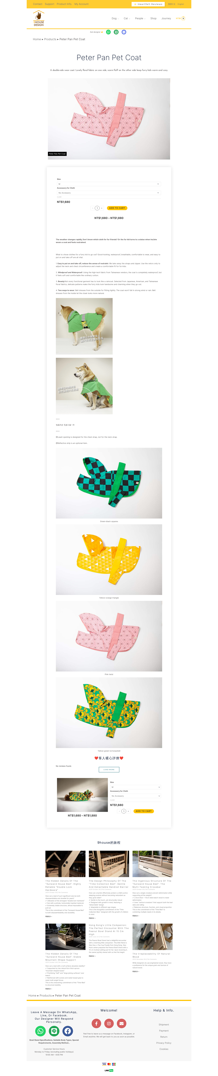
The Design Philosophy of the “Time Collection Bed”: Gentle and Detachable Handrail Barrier (109, 884)
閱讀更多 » (48, 916)
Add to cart (117, 208)
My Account (81, 4)
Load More (109, 769)
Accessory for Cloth (66, 188)
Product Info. (64, 4)
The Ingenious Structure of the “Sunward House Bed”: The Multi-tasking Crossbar (152, 884)
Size (59, 179)
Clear (59, 197)
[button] (148, 4)
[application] (117, 18)
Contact (37, 4)
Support (49, 4)
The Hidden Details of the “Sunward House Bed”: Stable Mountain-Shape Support (63, 957)
